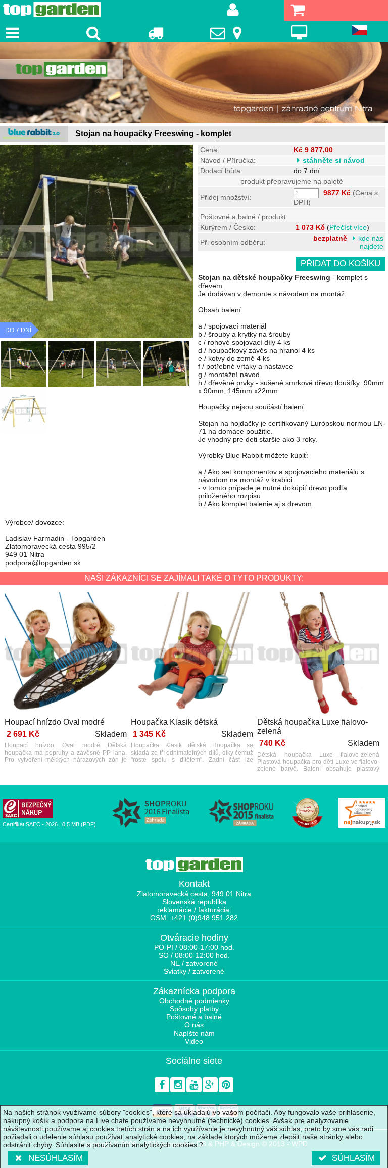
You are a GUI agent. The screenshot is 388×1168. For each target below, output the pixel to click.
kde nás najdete (370, 242)
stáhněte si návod (334, 160)
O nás (194, 1025)
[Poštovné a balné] (155, 32)
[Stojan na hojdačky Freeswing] (23, 364)
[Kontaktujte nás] (227, 32)
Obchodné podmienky (194, 1001)
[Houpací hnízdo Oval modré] (66, 654)
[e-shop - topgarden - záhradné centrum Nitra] (194, 82)
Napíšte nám (194, 1033)
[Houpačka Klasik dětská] (192, 654)
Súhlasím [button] (353, 1158)
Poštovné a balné (194, 1017)
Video (194, 1041)
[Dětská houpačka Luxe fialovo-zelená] (318, 654)
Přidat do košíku (340, 263)
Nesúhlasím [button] (55, 1158)
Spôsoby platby (194, 1009)
